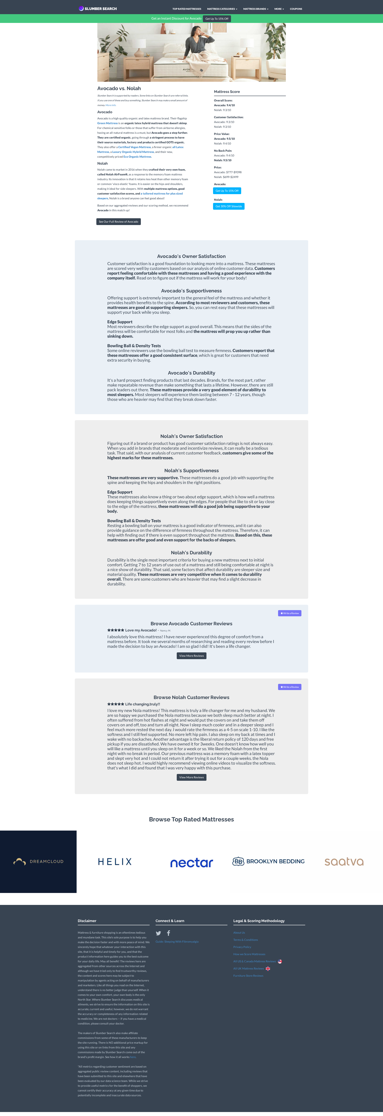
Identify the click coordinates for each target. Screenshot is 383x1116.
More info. (110, 105)
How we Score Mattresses (249, 954)
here (133, 1057)
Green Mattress (107, 123)
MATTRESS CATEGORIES (221, 8)
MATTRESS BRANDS (255, 8)
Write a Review (291, 613)
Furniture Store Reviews (248, 975)
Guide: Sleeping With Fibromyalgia (177, 941)
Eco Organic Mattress (137, 156)
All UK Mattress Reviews (249, 968)
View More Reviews (191, 655)
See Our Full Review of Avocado (118, 221)
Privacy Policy (242, 947)
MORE (278, 8)
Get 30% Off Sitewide (229, 206)
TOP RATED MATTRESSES (187, 8)
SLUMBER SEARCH (101, 9)
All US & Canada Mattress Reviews (255, 961)
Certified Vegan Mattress (134, 147)
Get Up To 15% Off (216, 18)
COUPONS (296, 8)
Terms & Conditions (245, 939)
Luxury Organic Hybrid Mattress (133, 151)
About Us (239, 932)
